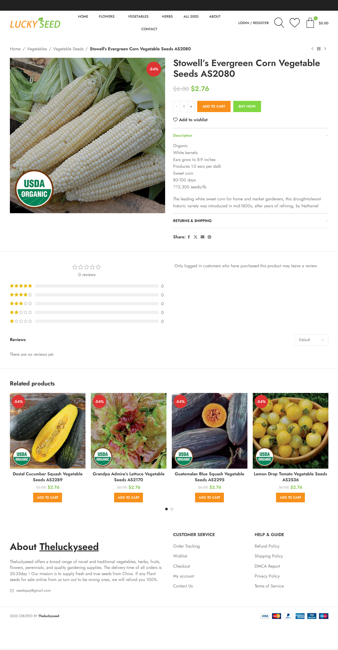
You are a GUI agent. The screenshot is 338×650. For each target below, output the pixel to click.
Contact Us (183, 586)
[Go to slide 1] (166, 509)
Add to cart (214, 106)
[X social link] (195, 237)
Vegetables (37, 49)
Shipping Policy (269, 556)
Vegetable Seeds (68, 49)
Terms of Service (269, 586)
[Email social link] (202, 237)
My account (183, 576)
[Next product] (325, 49)
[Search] (279, 22)
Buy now (247, 106)
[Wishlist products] (294, 22)
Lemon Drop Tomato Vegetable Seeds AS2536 (290, 477)
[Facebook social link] (189, 237)
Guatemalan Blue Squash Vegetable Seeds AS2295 (209, 477)
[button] (47, 497)
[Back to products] (319, 49)
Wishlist (180, 556)
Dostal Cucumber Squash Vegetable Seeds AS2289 (48, 477)
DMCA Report (267, 566)
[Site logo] (35, 22)
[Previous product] (312, 49)
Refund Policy (267, 546)
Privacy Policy (267, 576)
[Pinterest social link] (209, 237)
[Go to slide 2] (171, 509)
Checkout (181, 566)
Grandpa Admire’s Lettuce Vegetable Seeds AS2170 (129, 477)
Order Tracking (186, 546)
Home (15, 49)
